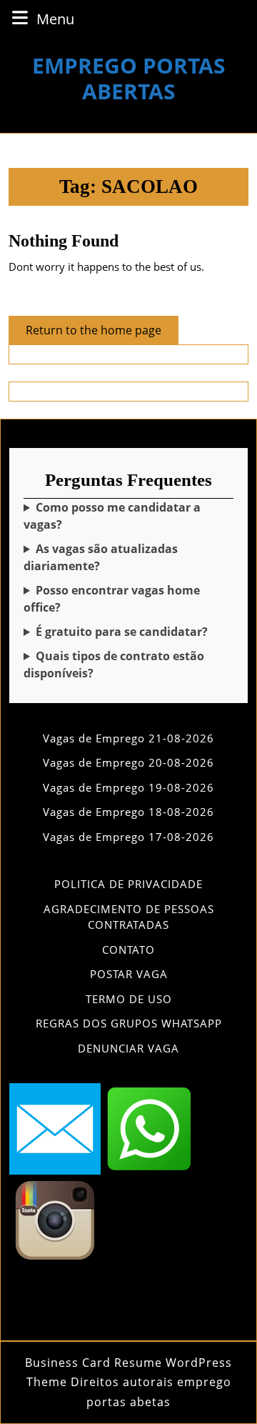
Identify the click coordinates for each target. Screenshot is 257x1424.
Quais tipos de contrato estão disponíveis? (114, 664)
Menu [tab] (55, 19)
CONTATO (128, 949)
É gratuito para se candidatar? (122, 631)
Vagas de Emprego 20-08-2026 (128, 762)
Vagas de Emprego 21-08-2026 (128, 738)
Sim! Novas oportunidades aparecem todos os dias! (125, 557)
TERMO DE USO (129, 999)
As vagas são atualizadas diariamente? (101, 557)
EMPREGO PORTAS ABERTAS (129, 78)
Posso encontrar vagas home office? (112, 598)
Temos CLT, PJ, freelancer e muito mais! (128, 665)
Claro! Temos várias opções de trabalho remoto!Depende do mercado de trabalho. (127, 599)
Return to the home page (102, 333)
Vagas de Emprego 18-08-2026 (128, 812)
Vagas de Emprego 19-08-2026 (128, 787)
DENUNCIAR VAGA (128, 1048)
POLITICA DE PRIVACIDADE (128, 884)
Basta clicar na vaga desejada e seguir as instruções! (126, 516)
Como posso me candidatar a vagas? (112, 515)
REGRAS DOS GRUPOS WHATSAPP (129, 1023)
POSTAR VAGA (129, 974)
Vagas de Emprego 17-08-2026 (128, 837)
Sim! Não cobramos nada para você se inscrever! (127, 632)
